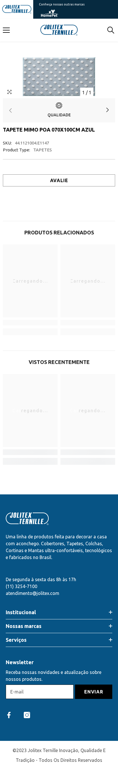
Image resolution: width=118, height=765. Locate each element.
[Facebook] (9, 715)
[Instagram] (27, 715)
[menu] (6, 30)
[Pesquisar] (111, 30)
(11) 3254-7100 (21, 586)
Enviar (93, 691)
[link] (59, 110)
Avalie (59, 180)
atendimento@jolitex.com (32, 593)
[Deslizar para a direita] (107, 110)
